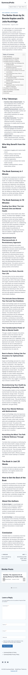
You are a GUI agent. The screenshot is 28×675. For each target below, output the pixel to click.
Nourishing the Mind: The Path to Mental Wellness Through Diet (14, 86)
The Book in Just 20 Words (10, 88)
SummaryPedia (6, 24)
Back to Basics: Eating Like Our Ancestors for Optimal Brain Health (15, 77)
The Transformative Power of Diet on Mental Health (14, 74)
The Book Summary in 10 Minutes (12, 61)
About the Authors (8, 91)
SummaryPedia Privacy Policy (11, 654)
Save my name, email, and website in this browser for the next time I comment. (13, 641)
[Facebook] (3, 662)
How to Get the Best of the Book (11, 89)
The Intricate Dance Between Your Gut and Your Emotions (15, 71)
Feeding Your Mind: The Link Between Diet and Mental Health (15, 64)
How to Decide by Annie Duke (6, 556)
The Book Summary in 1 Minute (11, 60)
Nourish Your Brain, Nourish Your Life (14, 69)
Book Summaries (6, 12)
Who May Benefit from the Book (11, 58)
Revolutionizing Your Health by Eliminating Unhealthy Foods (15, 80)
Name (5, 624)
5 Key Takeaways (8, 56)
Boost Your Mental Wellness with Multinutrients (13, 83)
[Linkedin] (5, 662)
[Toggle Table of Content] (23, 55)
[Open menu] (25, 3)
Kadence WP (14, 671)
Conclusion (6, 93)
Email (4, 631)
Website (5, 637)
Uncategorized (14, 12)
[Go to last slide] (4, 579)
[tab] (11, 587)
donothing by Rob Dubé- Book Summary (21, 557)
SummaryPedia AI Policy (10, 652)
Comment (6, 605)
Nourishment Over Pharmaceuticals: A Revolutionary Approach (14, 67)
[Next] (24, 579)
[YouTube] (8, 662)
